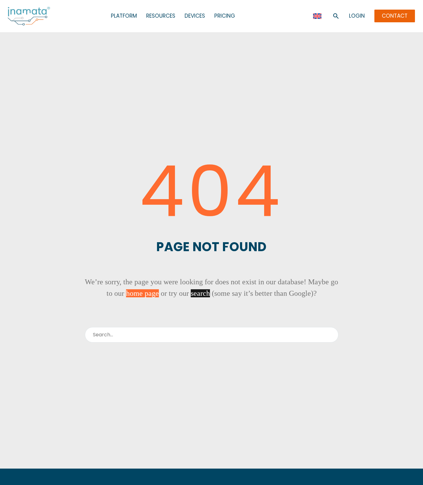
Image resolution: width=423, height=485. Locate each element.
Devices (195, 16)
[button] (336, 16)
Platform (124, 16)
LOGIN (357, 16)
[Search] (331, 335)
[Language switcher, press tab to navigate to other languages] (317, 16)
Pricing (224, 16)
